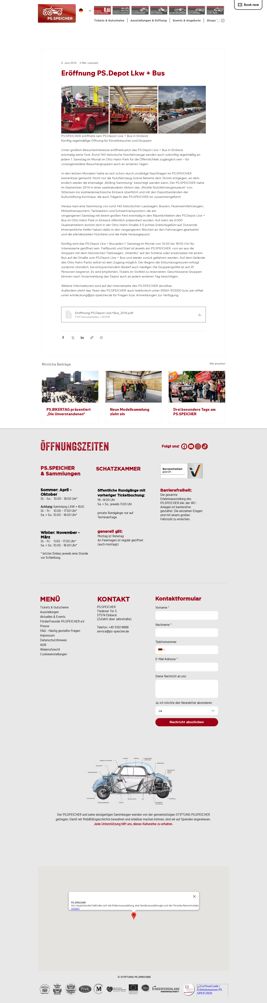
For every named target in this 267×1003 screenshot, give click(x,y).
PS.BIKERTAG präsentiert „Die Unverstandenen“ (69, 411)
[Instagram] (198, 446)
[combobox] (186, 710)
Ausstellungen (49, 612)
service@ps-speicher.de (113, 631)
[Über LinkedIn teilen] (82, 337)
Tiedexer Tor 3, (107, 611)
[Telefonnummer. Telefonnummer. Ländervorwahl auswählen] (162, 649)
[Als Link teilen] (92, 337)
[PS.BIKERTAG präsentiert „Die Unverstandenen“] (70, 387)
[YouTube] (191, 446)
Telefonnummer (166, 642)
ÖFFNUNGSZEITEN (74, 446)
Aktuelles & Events (52, 617)
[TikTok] (205, 446)
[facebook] (184, 446)
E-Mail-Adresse (166, 659)
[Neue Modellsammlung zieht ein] (133, 387)
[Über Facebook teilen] (63, 337)
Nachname (163, 625)
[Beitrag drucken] (101, 337)
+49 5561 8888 (118, 627)
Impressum (47, 635)
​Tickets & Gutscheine (54, 607)
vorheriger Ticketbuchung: (121, 495)
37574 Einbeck (107, 615)
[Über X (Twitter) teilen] (72, 337)
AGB (43, 645)
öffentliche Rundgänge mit (121, 490)
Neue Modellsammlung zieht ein (129, 411)
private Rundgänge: (111, 513)
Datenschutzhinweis (53, 640)
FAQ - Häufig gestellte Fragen (60, 631)
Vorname (162, 607)
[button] (148, 20)
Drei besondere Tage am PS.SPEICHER (194, 411)
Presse (44, 626)
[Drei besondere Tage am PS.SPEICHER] (197, 387)
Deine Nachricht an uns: (170, 676)
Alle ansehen (217, 363)
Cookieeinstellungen (53, 654)
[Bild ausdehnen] (85, 109)
